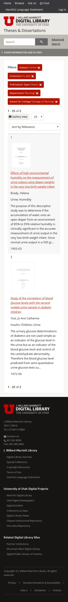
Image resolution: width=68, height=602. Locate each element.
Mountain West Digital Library (23, 549)
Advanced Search (58, 41)
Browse (19, 3)
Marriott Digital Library (19, 495)
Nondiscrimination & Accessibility (41, 582)
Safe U (23, 590)
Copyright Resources (18, 467)
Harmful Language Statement (24, 9)
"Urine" (29, 67)
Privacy (12, 582)
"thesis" (24, 84)
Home (7, 3)
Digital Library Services (19, 457)
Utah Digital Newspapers (20, 500)
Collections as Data (17, 510)
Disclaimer (40, 590)
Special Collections (17, 462)
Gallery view (19, 116)
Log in (62, 9)
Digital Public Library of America (24, 554)
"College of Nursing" (32, 101)
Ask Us (32, 3)
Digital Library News (18, 515)
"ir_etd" (21, 76)
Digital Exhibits (15, 505)
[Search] (41, 41)
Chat (46, 3)
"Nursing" (23, 93)
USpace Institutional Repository (24, 520)
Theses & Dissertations (25, 30)
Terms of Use (14, 472)
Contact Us (12, 436)
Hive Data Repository (18, 525)
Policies (57, 590)
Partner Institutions (18, 544)
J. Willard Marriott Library (18, 421)
